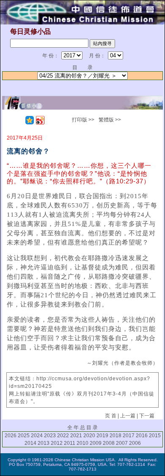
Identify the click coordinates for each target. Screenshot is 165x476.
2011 (69, 443)
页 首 (110, 416)
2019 (102, 435)
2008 (109, 443)
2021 (76, 435)
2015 (155, 435)
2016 (142, 435)
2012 (57, 443)
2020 (89, 435)
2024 (37, 435)
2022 (63, 435)
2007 (122, 443)
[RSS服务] (19, 120)
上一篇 (127, 416)
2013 (44, 443)
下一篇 (146, 416)
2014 (30, 443)
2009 (96, 443)
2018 (115, 435)
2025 (24, 435)
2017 (129, 435)
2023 (50, 435)
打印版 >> (83, 120)
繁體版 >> (110, 120)
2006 (135, 443)
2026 (10, 435)
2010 (82, 443)
